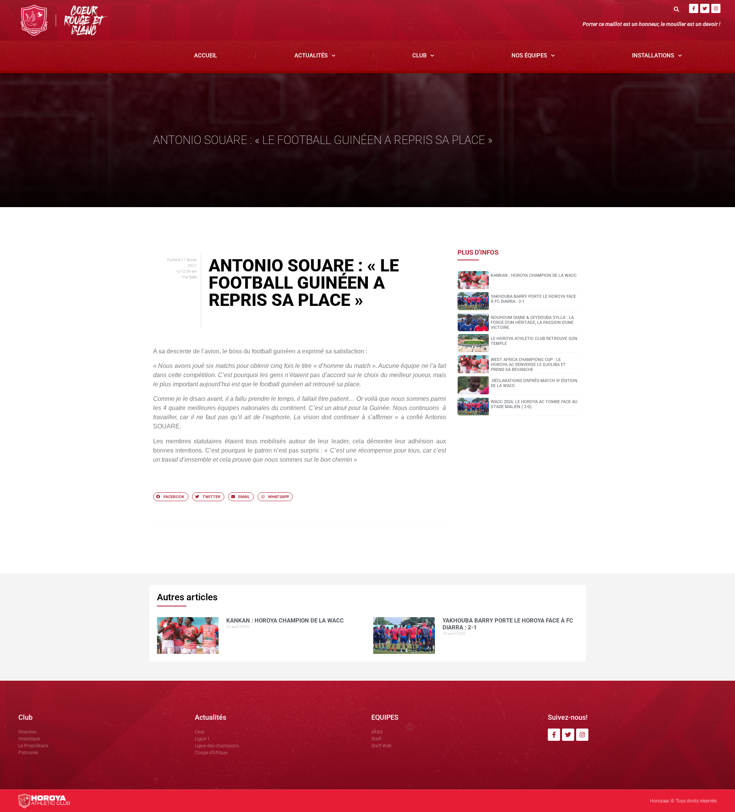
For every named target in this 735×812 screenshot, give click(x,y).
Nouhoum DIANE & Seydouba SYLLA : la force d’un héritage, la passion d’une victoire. (532, 322)
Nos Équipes (529, 55)
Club (419, 55)
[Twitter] (704, 8)
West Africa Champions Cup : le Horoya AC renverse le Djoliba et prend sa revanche (528, 364)
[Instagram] (715, 8)
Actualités (311, 55)
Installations (653, 55)
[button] (676, 9)
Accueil (205, 55)
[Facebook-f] (693, 8)
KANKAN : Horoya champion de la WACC (534, 275)
